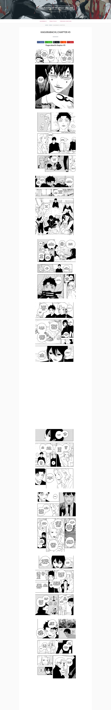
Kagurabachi (43, 21)
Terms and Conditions (65, 21)
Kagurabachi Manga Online (55, 8)
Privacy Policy (53, 21)
